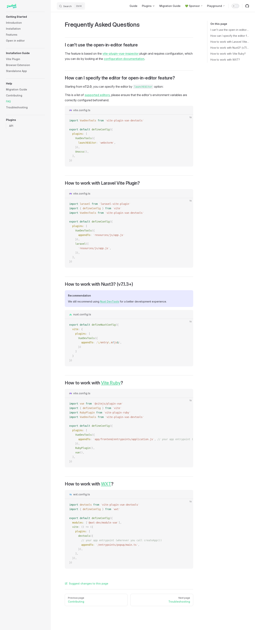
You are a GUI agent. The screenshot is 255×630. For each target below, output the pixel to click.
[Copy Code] (187, 120)
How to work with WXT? (225, 59)
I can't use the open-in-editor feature (229, 29)
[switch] (235, 6)
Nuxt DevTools (109, 301)
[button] (25, 17)
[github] (247, 6)
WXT (106, 484)
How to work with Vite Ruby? (228, 53)
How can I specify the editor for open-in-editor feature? (229, 35)
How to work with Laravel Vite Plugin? (229, 41)
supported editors (97, 95)
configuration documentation (124, 59)
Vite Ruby (111, 382)
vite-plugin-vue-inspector (120, 53)
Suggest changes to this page (88, 583)
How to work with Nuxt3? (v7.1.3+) (229, 47)
